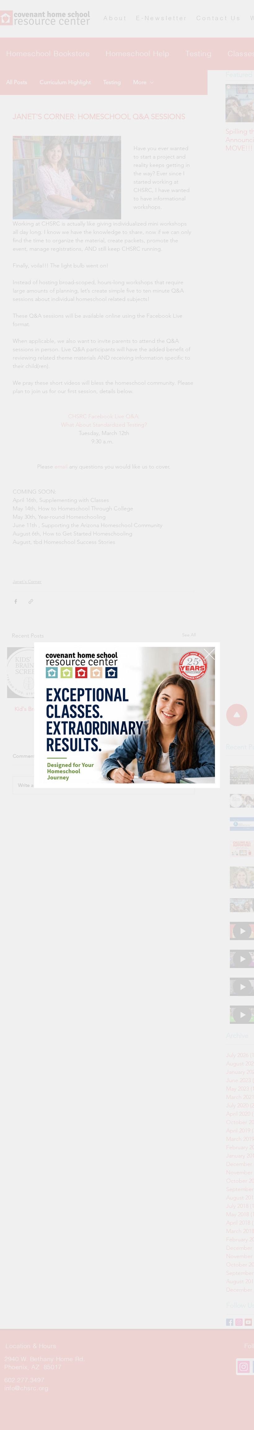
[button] (209, 654)
